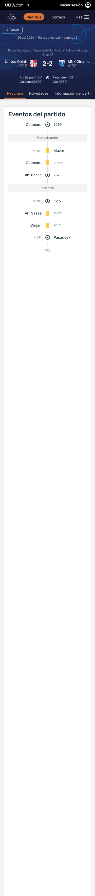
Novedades (39, 93)
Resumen (15, 93)
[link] (34, 17)
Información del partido (75, 93)
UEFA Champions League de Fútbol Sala (11, 17)
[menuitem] (35, 17)
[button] (81, 17)
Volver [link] (14, 30)
